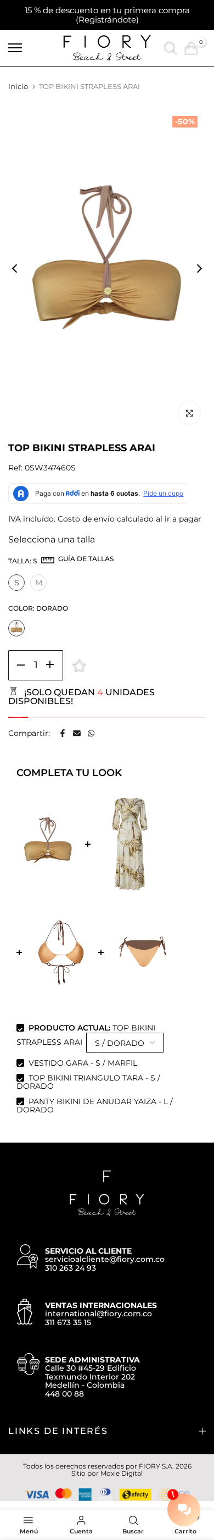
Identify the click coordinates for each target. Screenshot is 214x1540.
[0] (191, 48)
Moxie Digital (121, 1473)
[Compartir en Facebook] (62, 733)
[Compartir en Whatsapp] (91, 733)
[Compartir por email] (76, 733)
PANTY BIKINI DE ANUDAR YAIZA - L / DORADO (94, 1105)
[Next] (192, 268)
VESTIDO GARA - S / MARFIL (83, 1063)
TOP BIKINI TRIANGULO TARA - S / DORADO (88, 1082)
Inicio (18, 86)
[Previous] (22, 268)
